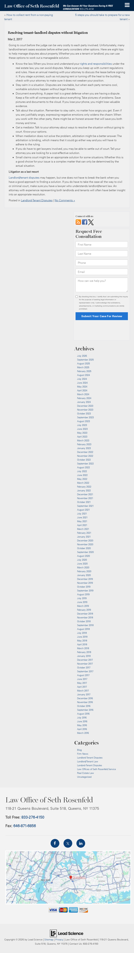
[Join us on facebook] (84, 222)
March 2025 (83, 367)
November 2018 (85, 617)
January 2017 (83, 694)
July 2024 (82, 378)
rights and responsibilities (96, 63)
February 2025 (84, 371)
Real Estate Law (85, 773)
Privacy (59, 939)
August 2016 (83, 713)
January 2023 (84, 448)
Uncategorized (84, 776)
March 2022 (83, 482)
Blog (79, 750)
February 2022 (84, 486)
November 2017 (85, 663)
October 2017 (83, 667)
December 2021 (85, 494)
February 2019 (84, 609)
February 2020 (84, 571)
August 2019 (83, 594)
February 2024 (84, 398)
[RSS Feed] (78, 222)
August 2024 (83, 375)
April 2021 (82, 525)
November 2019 (85, 582)
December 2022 (85, 452)
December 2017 (85, 659)
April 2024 (82, 390)
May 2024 (82, 386)
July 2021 (82, 513)
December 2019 (85, 579)
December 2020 (85, 540)
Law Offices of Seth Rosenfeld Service (96, 769)
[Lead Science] (66, 933)
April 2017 (82, 686)
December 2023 (85, 405)
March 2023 (83, 440)
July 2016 (82, 717)
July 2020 (82, 559)
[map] (68, 877)
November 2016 (85, 702)
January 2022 (84, 490)
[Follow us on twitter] (91, 222)
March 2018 (83, 648)
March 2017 (83, 690)
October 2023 (84, 413)
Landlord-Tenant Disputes (37, 200)
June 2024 (82, 382)
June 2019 (82, 602)
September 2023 (85, 417)
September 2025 (85, 359)
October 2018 (84, 621)
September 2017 (85, 671)
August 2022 (83, 467)
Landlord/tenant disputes (24, 177)
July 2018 (82, 632)
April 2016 (82, 729)
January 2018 (84, 656)
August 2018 (83, 629)
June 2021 (82, 517)
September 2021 (85, 505)
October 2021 (84, 502)
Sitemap (48, 939)
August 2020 (83, 556)
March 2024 (83, 394)
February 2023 (84, 444)
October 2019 (83, 586)
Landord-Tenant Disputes (89, 765)
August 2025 (83, 363)
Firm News (82, 753)
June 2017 (82, 679)
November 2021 (85, 498)
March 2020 (83, 567)
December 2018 (85, 613)
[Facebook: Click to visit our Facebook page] (55, 843)
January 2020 (84, 575)
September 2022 (85, 463)
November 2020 (85, 544)
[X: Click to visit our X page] (68, 843)
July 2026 (82, 355)
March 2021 (83, 529)
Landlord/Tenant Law (87, 761)
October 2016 (83, 706)
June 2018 (82, 636)
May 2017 (82, 683)
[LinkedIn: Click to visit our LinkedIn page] (81, 843)
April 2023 (82, 436)
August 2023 (83, 421)
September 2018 (85, 625)
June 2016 (82, 721)
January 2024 (84, 402)
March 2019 (83, 606)
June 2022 (82, 475)
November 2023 (85, 409)
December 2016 (85, 698)
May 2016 (82, 725)
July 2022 (82, 471)
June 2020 (82, 563)
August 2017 (83, 675)
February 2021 (84, 532)
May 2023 (82, 432)
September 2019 (85, 590)
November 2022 (85, 455)
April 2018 (82, 644)
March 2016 (83, 733)
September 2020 (85, 552)
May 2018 (82, 640)
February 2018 (84, 652)
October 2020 (84, 548)
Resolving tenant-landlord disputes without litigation (48, 33)
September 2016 (85, 709)
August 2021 (83, 509)
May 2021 (82, 521)
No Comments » (65, 200)
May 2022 (82, 479)
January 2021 (84, 536)
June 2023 (82, 429)
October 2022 (84, 459)
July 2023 (82, 425)
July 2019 (82, 598)
